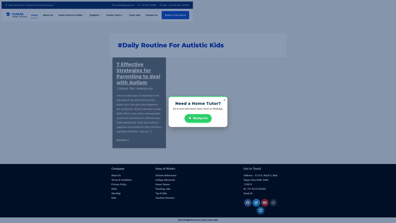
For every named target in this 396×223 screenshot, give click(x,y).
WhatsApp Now (198, 118)
